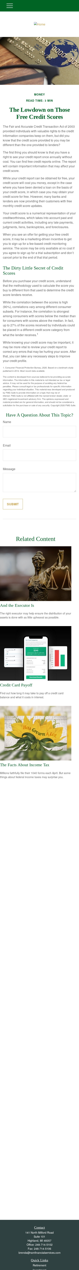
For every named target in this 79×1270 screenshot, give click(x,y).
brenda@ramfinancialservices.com (40, 1252)
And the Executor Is (17, 605)
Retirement (39, 1265)
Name (7, 422)
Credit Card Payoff (16, 685)
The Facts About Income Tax (24, 764)
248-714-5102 (44, 1244)
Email (7, 445)
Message (9, 469)
